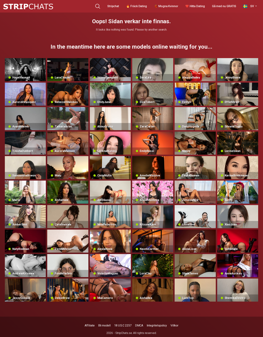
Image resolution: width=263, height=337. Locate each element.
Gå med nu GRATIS (224, 6)
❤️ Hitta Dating (195, 6)
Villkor (174, 325)
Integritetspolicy (157, 325)
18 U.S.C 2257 (123, 325)
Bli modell (104, 325)
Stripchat (113, 6)
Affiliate (89, 325)
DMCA (139, 325)
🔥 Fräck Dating (136, 6)
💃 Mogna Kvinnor (166, 6)
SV (250, 6)
